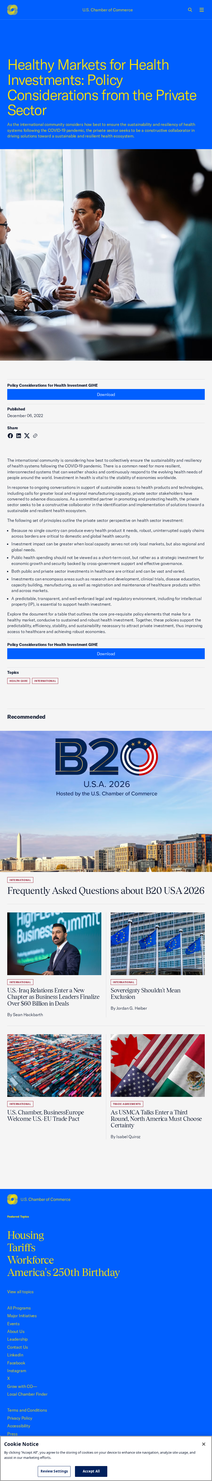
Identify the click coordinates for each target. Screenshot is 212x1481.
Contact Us (17, 1347)
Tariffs (21, 1247)
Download (106, 394)
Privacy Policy (19, 1418)
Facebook (16, 1362)
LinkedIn (15, 1354)
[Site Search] (190, 10)
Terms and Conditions (27, 1410)
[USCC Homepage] (106, 1199)
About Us (16, 1331)
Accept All (91, 1471)
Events (13, 1323)
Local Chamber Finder (27, 1394)
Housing (25, 1235)
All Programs (19, 1307)
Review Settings (54, 1471)
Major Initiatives (22, 1315)
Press (12, 1433)
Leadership (17, 1339)
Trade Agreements (127, 1104)
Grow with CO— (22, 1386)
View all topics (20, 1291)
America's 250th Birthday (63, 1272)
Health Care (19, 680)
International (45, 680)
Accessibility (18, 1425)
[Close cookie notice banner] (203, 1444)
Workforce (30, 1260)
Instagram (16, 1370)
